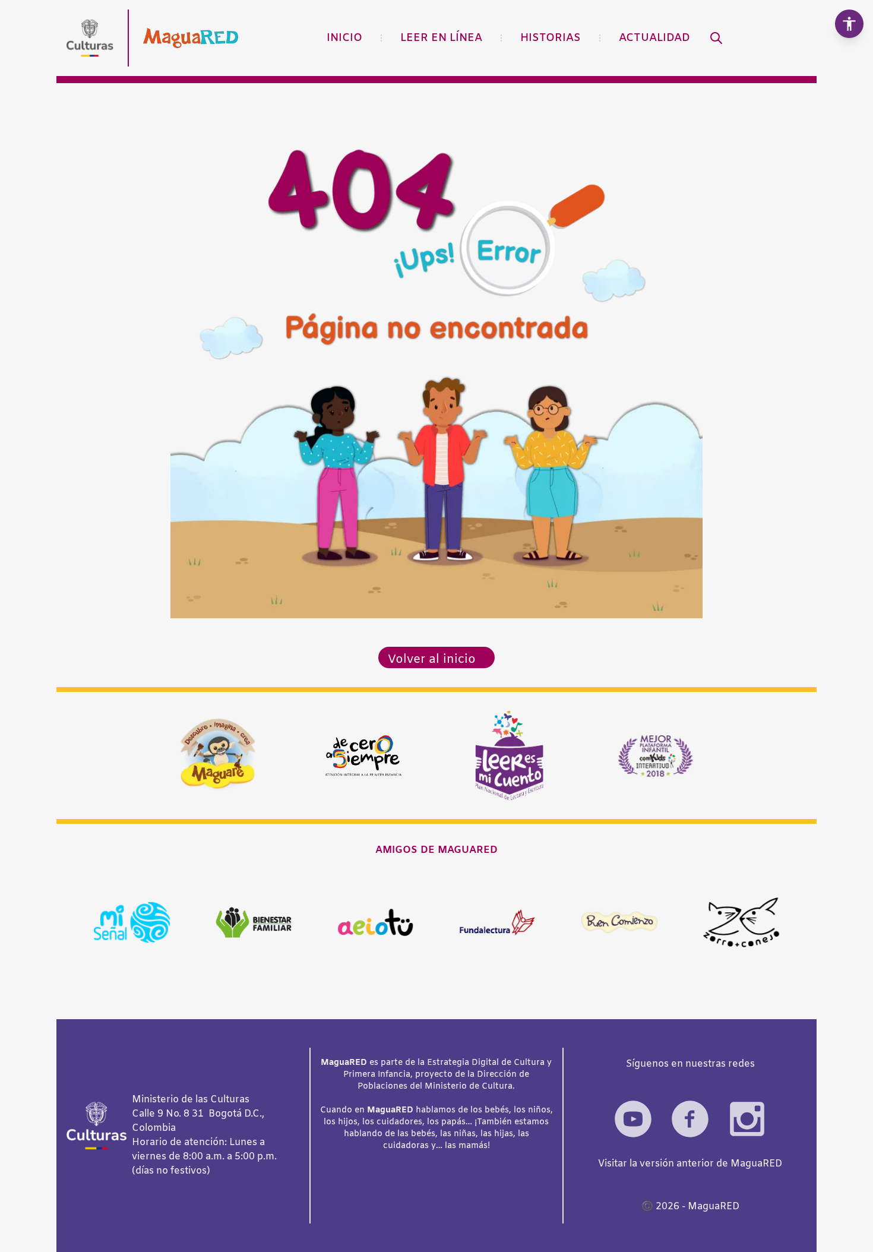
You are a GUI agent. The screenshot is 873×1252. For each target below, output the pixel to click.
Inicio (344, 38)
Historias (550, 38)
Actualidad (654, 38)
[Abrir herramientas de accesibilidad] (849, 24)
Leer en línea (441, 38)
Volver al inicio (432, 660)
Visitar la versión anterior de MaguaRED (690, 1164)
